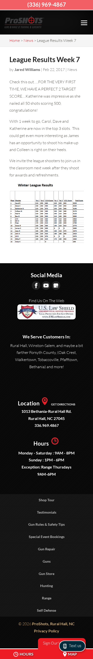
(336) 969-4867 (46, 4)
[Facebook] (36, 285)
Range (46, 598)
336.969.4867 (46, 425)
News (72, 69)
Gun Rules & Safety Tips (46, 524)
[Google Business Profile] (56, 285)
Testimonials (46, 512)
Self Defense (46, 610)
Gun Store (46, 574)
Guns (47, 561)
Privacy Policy (46, 630)
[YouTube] (46, 285)
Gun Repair (46, 549)
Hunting (46, 586)
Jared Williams (27, 69)
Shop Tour (47, 500)
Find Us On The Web (46, 300)
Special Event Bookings (46, 537)
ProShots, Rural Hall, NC (53, 623)
